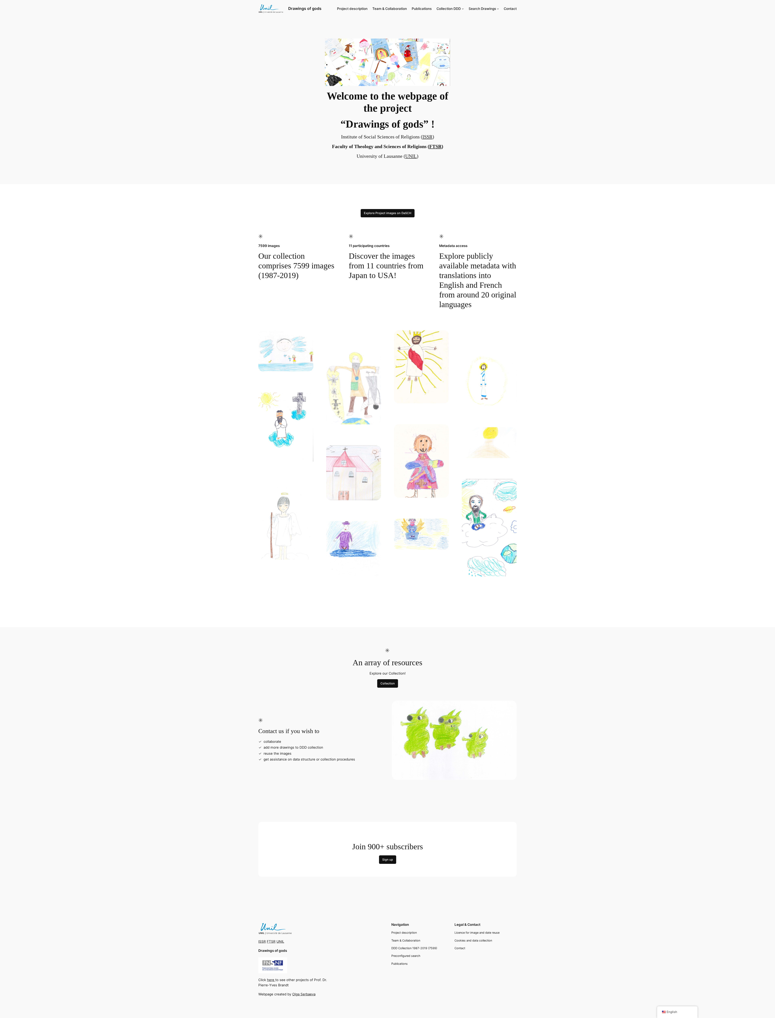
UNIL (411, 156)
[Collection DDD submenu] (463, 9)
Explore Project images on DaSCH (387, 213)
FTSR (435, 146)
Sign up (387, 859)
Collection (387, 683)
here (271, 980)
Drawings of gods (305, 8)
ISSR (427, 136)
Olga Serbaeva (303, 994)
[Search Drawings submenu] (498, 9)
